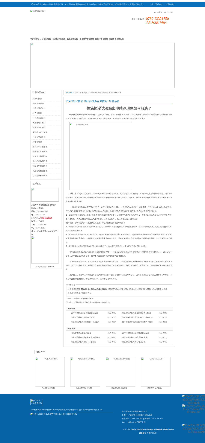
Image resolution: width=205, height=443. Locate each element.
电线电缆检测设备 (40, 171)
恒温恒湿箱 (170, 4)
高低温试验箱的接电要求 (83, 298)
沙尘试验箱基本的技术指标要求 (134, 337)
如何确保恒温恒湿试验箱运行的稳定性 (137, 317)
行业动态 (76, 410)
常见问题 (83, 92)
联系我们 (165, 31)
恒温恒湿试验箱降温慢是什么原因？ (85, 322)
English (170, 12)
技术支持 (137, 31)
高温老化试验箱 (39, 123)
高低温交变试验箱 (87, 39)
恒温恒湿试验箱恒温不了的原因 (83, 342)
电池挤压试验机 (48, 388)
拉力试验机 (37, 113)
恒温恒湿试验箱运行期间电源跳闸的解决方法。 (92, 302)
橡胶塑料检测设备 (40, 166)
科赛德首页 (38, 31)
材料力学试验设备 (40, 147)
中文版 (159, 12)
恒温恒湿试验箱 (156, 4)
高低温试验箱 (92, 31)
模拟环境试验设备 (40, 152)
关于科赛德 (34, 410)
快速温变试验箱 (39, 137)
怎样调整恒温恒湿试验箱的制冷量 (84, 313)
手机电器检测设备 (40, 176)
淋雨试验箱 (37, 142)
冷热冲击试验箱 (101, 39)
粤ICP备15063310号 (137, 415)
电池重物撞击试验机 (84, 388)
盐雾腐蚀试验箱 (39, 127)
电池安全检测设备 (40, 156)
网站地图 (148, 415)
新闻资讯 (123, 31)
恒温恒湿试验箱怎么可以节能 (82, 317)
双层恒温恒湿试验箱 (119, 388)
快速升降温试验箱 (116, 39)
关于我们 (151, 31)
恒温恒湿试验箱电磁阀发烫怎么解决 (136, 313)
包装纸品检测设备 (40, 161)
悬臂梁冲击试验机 (154, 388)
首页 (76, 92)
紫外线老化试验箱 (40, 132)
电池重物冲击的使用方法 (81, 333)
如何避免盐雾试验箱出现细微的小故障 (137, 322)
